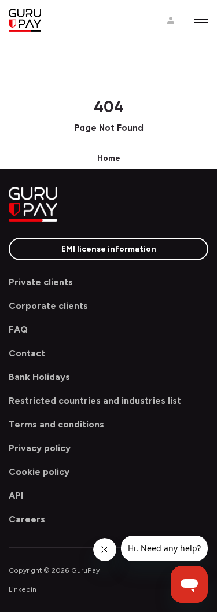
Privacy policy (40, 448)
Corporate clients (48, 305)
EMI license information (108, 249)
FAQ (18, 329)
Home (108, 158)
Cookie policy (39, 471)
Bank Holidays (39, 376)
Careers (27, 519)
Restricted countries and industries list (95, 400)
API (16, 495)
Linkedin (22, 589)
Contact (27, 353)
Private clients (41, 281)
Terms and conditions (56, 424)
